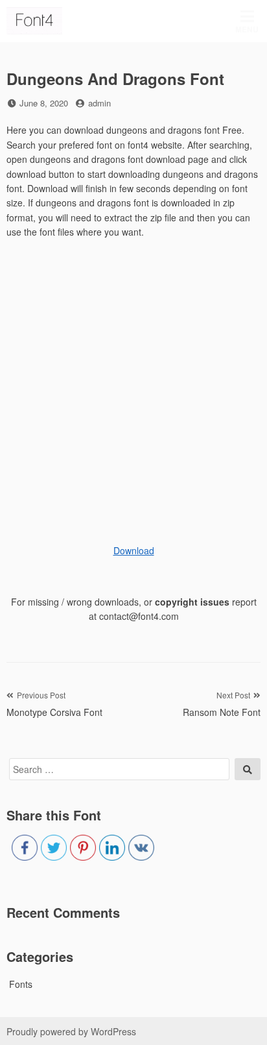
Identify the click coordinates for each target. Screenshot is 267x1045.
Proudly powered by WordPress (71, 1031)
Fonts (20, 983)
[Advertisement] (133, 386)
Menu (247, 29)
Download (133, 550)
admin (99, 103)
